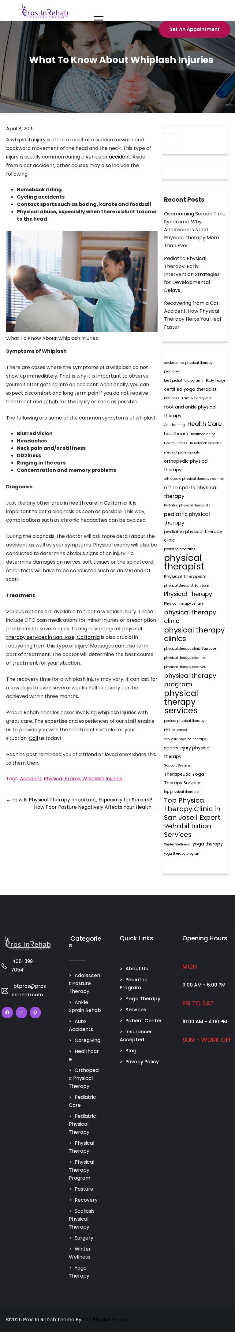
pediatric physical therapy (187, 518)
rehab (50, 401)
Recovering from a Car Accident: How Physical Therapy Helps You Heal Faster (192, 315)
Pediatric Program (133, 983)
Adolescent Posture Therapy (84, 983)
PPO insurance (175, 730)
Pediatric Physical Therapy (82, 1124)
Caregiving (87, 1040)
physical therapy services (181, 702)
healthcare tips (203, 434)
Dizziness (171, 398)
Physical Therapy (188, 594)
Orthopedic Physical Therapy (84, 1078)
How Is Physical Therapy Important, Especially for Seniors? (79, 799)
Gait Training (174, 425)
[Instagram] (21, 1012)
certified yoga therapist (190, 389)
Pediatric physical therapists (187, 505)
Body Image (215, 380)
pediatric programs (179, 549)
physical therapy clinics (194, 634)
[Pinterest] (35, 1012)
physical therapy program (190, 679)
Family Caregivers (196, 398)
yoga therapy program (182, 853)
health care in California (98, 502)
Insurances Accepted (136, 1035)
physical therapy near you (185, 667)
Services (135, 1009)
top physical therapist (182, 791)
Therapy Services (183, 783)
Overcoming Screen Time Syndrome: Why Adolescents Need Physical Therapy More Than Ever (195, 229)
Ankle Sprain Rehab (85, 1006)
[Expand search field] (171, 139)
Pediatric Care (82, 1101)
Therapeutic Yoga (184, 774)
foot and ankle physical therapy (190, 411)
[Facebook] (7, 1012)
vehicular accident (108, 156)
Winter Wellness (177, 844)
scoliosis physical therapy (185, 739)
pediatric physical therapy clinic (193, 535)
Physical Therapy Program (81, 1170)
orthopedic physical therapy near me (194, 478)
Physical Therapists (185, 576)
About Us (136, 968)
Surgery (84, 1237)
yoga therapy (207, 844)
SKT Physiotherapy (105, 1319)
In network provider (205, 443)
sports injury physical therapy (187, 752)
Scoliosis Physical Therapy (82, 1218)
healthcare (176, 434)
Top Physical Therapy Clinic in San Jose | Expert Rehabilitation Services (192, 817)
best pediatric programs (183, 380)
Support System (177, 765)
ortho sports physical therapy (191, 492)
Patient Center (143, 1020)
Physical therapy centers (184, 603)
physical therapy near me (185, 657)
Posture (84, 1188)
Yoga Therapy (79, 1271)
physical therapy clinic (190, 616)
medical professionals (182, 452)
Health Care (205, 424)
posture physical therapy (184, 720)
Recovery (86, 1199)
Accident (31, 778)
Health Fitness (175, 443)
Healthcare (84, 1055)
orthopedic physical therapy (186, 465)
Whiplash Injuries (102, 778)
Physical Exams (62, 778)
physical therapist (184, 562)
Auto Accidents (81, 1025)
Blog (130, 1050)
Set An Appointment (195, 29)
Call (33, 738)
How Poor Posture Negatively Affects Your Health (96, 807)
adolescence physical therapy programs (188, 367)
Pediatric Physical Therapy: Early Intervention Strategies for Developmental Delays (192, 274)
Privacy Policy (142, 1061)
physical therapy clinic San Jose (190, 648)
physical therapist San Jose (186, 585)
